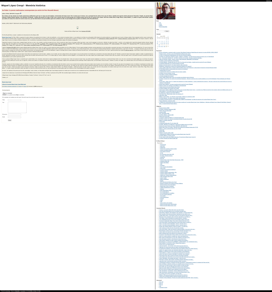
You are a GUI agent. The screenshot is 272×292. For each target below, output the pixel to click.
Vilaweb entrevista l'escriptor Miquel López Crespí (169, 87)
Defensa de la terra (164, 116)
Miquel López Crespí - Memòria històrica (23, 5)
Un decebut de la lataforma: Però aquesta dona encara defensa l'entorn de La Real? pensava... (178, 248)
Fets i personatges (164, 113)
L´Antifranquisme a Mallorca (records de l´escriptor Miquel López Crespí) (174, 134)
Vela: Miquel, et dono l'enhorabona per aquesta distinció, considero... (173, 218)
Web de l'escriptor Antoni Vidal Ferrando (168, 204)
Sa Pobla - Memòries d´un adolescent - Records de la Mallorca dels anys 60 (175, 124)
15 (166, 43)
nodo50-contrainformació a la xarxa (167, 187)
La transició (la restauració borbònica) (168, 169)
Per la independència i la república (167, 193)
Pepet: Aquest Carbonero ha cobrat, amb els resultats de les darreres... (173, 240)
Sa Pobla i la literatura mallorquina (10, 86)
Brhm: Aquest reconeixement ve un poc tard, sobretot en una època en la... (174, 237)
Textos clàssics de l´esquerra (166, 202)
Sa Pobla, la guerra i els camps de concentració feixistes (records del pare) (175, 119)
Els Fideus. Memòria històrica (166, 155)
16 (168, 43)
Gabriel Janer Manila (164, 162)
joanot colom (162, 168)
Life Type (8, 291)
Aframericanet (163, 144)
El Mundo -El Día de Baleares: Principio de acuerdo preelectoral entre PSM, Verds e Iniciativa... (179, 277)
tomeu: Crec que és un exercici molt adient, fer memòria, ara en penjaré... (174, 254)
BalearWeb (17, 291)
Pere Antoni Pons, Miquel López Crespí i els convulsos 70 (171, 93)
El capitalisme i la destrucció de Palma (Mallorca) (169, 92)
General (162, 121)
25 (159, 46)
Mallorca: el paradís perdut (165, 120)
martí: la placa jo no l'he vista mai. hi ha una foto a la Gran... (171, 227)
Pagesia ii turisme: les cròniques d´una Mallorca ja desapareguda (172, 85)
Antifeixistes (162, 147)
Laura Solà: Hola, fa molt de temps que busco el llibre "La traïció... (173, 261)
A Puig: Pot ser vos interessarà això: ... (167, 244)
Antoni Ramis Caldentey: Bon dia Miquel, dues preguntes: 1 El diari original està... (176, 212)
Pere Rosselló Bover (164, 197)
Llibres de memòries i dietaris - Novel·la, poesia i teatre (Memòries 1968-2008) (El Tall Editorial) (178, 59)
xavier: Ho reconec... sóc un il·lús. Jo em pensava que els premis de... (173, 245)
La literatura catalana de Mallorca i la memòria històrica (171, 117)
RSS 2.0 (161, 284)
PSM (161, 201)
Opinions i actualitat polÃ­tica (166, 132)
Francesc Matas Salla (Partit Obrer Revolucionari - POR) (171, 159)
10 (157, 43)
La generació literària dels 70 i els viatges (168, 123)
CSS (39, 291)
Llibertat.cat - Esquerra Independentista (168, 175)
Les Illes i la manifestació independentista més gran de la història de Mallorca (175, 55)
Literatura (162, 112)
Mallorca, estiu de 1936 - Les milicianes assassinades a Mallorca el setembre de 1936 (177, 96)
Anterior (24, 86)
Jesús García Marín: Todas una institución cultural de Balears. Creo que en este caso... (177, 229)
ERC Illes (162, 158)
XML (160, 286)
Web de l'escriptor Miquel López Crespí (168, 205)
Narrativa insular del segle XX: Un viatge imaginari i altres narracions (173, 64)
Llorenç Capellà (163, 177)
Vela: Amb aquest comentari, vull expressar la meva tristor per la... (173, 238)
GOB (161, 164)
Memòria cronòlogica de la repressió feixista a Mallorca (171, 183)
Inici (160, 22)
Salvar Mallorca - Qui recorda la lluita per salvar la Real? (170, 91)
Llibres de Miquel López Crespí (166, 176)
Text (3, 102)
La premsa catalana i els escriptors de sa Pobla (169, 88)
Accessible (22, 291)
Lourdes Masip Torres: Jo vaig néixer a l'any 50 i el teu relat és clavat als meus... (176, 215)
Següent (20, 86)
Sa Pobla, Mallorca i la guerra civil (167, 135)
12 (161, 43)
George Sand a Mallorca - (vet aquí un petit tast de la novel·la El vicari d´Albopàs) (176, 84)
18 (159, 44)
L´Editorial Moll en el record (164, 70)
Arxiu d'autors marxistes (165, 151)
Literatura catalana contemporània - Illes (168, 172)
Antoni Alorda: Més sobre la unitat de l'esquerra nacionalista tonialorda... (174, 255)
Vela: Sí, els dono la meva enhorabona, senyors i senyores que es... (173, 223)
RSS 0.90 (161, 281)
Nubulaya (162, 189)
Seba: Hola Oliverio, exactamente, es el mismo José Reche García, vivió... (174, 272)
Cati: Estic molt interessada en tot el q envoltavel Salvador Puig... (172, 211)
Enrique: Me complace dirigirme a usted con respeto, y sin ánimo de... (173, 226)
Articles (162, 131)
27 (162, 46)
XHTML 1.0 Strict (32, 291)
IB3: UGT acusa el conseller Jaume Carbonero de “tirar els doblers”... (173, 269)
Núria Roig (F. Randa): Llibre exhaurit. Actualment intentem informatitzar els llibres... (176, 259)
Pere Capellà (162, 195)
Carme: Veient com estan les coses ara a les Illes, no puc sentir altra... (173, 232)
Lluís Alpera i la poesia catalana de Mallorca (168, 74)
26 (161, 46)
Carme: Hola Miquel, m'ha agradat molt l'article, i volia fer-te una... (172, 258)
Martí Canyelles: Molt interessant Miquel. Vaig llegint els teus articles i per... (174, 214)
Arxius (160, 24)
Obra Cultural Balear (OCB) (165, 190)
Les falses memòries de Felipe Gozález (168, 138)
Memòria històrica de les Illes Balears (168, 184)
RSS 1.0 (161, 283)
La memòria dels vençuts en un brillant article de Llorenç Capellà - (172, 71)
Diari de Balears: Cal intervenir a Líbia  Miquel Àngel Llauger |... (172, 243)
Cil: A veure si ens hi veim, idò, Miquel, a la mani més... (170, 273)
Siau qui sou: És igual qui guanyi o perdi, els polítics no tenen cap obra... (174, 265)
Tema (3, 99)
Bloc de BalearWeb (163, 26)
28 (164, 46)
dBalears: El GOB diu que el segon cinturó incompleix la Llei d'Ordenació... (174, 251)
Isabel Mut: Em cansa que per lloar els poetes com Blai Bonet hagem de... (174, 247)
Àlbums (160, 25)
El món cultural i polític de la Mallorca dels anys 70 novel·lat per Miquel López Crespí (177, 137)
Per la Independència (164, 191)
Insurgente (162, 165)
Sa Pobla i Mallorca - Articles (166, 114)
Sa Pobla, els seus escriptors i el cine (167, 73)
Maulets (161, 180)
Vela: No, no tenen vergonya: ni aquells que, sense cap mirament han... (174, 236)
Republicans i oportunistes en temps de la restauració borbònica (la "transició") (175, 66)
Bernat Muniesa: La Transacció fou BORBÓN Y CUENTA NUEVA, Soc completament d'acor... (178, 241)
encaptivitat (162, 157)
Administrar (268, 0)
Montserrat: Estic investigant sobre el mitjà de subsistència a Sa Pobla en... (175, 216)
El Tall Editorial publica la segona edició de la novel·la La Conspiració (173, 69)
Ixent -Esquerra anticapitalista (166, 166)
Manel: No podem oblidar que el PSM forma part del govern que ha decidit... (174, 268)
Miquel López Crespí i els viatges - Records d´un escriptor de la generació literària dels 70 (178, 127)
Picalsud (162, 198)
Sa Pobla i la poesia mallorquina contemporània (169, 60)
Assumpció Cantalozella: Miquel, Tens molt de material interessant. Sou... (174, 220)
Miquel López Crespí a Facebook (167, 186)
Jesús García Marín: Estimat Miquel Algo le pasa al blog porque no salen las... (175, 222)
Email (3, 116)
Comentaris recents (163, 287)
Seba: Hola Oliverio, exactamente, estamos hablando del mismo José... (174, 270)
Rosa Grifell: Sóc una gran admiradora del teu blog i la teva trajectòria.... (174, 266)
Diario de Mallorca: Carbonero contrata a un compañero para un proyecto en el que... (176, 263)
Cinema (161, 130)
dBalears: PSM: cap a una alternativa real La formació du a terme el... (173, 274)
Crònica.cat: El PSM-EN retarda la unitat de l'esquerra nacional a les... (173, 276)
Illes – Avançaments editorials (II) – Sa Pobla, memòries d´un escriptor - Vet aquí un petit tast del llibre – (180, 57)
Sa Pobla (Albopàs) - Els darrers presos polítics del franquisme (172, 98)
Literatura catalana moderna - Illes (167, 173)
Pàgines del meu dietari (165, 110)
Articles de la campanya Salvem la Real (168, 148)
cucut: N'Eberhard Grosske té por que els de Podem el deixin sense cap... (174, 219)
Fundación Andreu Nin (164, 161)
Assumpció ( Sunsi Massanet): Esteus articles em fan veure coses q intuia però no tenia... (177, 234)
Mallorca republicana (164, 179)
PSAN (161, 200)
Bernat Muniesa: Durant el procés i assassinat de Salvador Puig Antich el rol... (175, 230)
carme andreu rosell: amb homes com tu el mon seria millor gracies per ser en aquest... (177, 256)
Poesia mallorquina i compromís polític (167, 100)
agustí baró (162, 146)
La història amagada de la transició (166, 76)
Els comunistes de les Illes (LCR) (167, 154)
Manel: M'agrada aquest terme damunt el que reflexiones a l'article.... (173, 233)
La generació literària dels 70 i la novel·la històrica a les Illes (171, 63)
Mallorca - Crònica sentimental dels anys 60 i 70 (170, 128)
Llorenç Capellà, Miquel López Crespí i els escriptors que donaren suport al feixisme (176, 77)
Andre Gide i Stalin (163, 95)
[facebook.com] (20, 13)
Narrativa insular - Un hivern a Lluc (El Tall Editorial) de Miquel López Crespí (174, 53)
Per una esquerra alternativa (166, 194)
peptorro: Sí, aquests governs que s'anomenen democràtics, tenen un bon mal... (175, 250)
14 (164, 43)
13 (162, 43)
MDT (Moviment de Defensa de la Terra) (168, 182)
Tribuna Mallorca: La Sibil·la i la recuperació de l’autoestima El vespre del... (174, 252)
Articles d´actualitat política (165, 150)
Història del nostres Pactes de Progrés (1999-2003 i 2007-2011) (173, 125)
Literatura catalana (164, 170)
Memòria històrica (164, 107)
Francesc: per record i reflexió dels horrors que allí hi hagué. (171, 209)
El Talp (161, 153)
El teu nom (4, 114)
